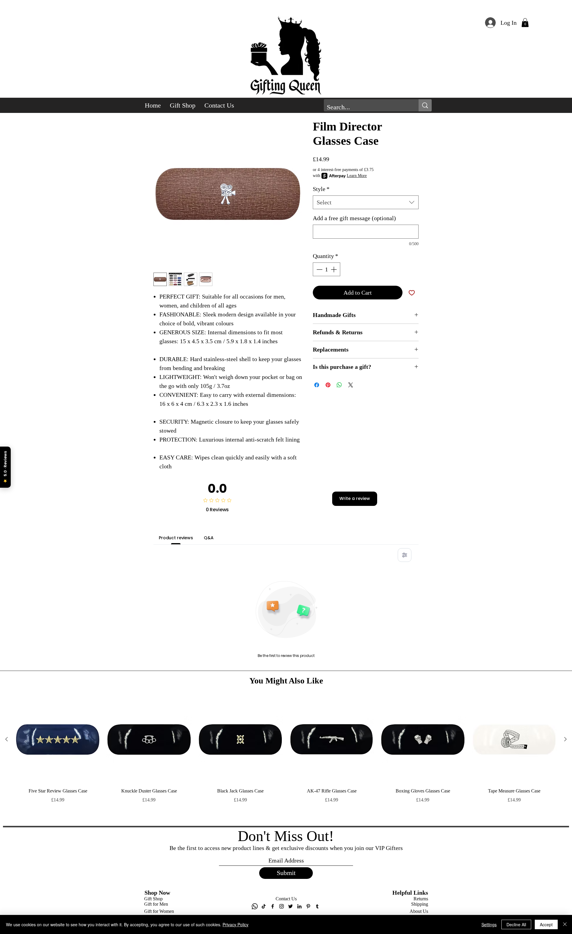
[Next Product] (565, 739)
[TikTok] (264, 906)
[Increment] (334, 269)
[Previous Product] (6, 739)
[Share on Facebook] (316, 384)
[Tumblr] (317, 906)
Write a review (354, 498)
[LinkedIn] (299, 906)
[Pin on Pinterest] (328, 384)
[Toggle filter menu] (404, 555)
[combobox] (366, 202)
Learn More (357, 175)
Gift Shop (153, 898)
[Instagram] (282, 906)
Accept (546, 924)
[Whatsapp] (255, 906)
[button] (525, 22)
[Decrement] (319, 269)
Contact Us (286, 898)
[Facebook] (273, 906)
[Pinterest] (308, 906)
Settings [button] (489, 924)
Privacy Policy (235, 924)
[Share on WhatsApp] (339, 384)
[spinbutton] (326, 269)
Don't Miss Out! (286, 836)
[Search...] (425, 105)
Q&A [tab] (209, 538)
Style (321, 189)
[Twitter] (290, 906)
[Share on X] (350, 384)
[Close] (564, 924)
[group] (286, 759)
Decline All (516, 924)
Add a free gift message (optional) (354, 218)
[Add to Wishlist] (412, 292)
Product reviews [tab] (176, 538)
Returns (421, 898)
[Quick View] (57, 739)
